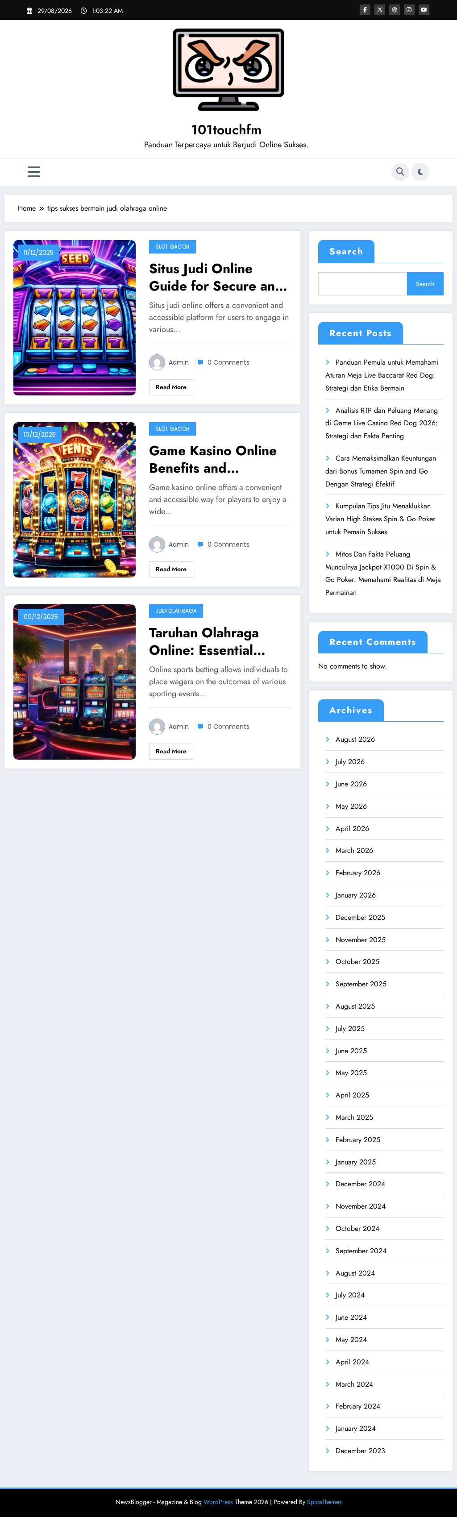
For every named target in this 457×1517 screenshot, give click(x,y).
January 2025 (356, 1162)
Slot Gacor (172, 246)
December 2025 (360, 917)
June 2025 (351, 1051)
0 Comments (228, 362)
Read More (171, 386)
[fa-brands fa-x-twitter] (379, 9)
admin (179, 362)
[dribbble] (394, 9)
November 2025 (361, 940)
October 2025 (357, 961)
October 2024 (357, 1228)
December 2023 (360, 1451)
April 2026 (352, 828)
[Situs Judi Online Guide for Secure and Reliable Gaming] (74, 317)
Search (346, 251)
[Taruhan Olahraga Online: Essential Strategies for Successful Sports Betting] (74, 681)
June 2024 (351, 1317)
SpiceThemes (324, 1501)
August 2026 (355, 739)
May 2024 (351, 1339)
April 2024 (352, 1362)
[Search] (400, 172)
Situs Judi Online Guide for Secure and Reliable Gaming (216, 277)
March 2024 (354, 1384)
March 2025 (354, 1117)
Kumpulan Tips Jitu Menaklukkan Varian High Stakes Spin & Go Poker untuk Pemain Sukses (380, 519)
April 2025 (352, 1095)
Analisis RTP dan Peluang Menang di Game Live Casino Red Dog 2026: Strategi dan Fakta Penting (381, 423)
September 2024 (361, 1251)
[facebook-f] (365, 9)
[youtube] (424, 9)
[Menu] (34, 172)
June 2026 (351, 784)
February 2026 (358, 873)
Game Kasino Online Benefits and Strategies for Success (218, 459)
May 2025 (351, 1073)
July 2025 (350, 1028)
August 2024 (355, 1273)
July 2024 (350, 1295)
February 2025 (358, 1140)
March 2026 (354, 850)
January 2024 (356, 1428)
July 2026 (350, 761)
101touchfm (226, 129)
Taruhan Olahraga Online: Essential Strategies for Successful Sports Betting (204, 641)
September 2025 (361, 984)
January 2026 (356, 895)
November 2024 (361, 1206)
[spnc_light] (420, 172)
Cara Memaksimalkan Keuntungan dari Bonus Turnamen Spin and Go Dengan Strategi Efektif (380, 471)
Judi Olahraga (176, 611)
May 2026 (351, 806)
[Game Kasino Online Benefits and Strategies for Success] (74, 499)
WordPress (218, 1501)
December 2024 (360, 1184)
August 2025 (355, 1006)
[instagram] (409, 9)
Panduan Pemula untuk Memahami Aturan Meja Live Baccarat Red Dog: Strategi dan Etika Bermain (381, 375)
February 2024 (358, 1406)
